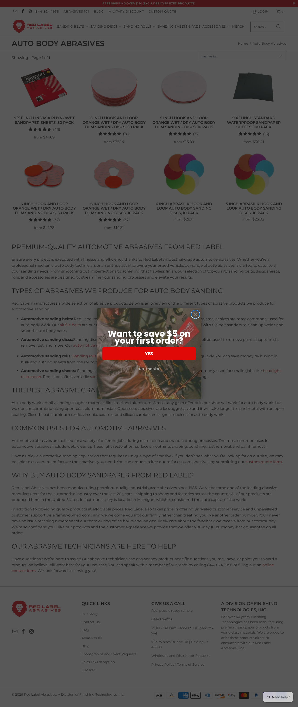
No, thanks (149, 369)
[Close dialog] (195, 314)
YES (149, 353)
